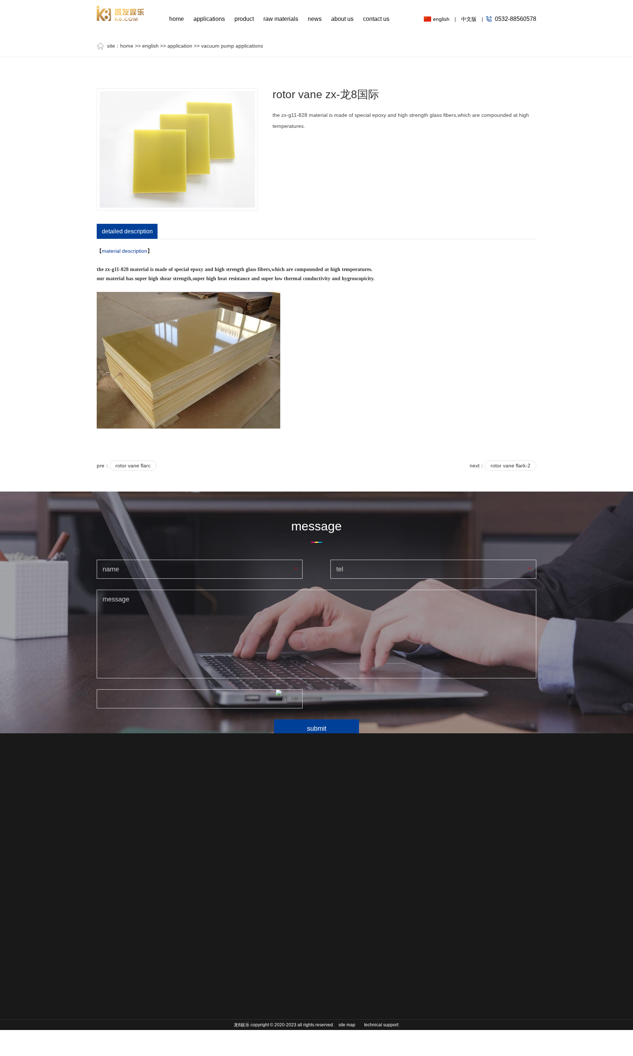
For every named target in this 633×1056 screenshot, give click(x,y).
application (179, 46)
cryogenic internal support (179, 909)
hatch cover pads (179, 970)
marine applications (110, 854)
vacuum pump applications (232, 46)
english (441, 19)
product (244, 19)
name (111, 569)
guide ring (170, 827)
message (116, 599)
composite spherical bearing (179, 931)
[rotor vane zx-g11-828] (177, 149)
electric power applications (113, 942)
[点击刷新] (289, 699)
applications (209, 19)
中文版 (469, 19)
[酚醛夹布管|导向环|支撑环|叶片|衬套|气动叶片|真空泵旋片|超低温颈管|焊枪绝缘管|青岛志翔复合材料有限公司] (120, 10)
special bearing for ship (180, 953)
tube (226, 849)
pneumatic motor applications (116, 898)
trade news (295, 827)
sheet (227, 827)
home (176, 19)
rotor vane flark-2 (510, 465)
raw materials (280, 19)
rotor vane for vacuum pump (175, 865)
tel (339, 569)
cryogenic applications (110, 876)
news (315, 19)
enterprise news (300, 838)
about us (342, 19)
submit (316, 728)
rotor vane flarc (133, 465)
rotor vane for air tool (178, 843)
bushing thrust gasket (175, 1030)
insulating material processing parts (180, 1008)
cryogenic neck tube (176, 887)
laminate (230, 838)
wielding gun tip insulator (177, 986)
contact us (376, 19)
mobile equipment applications (117, 832)
